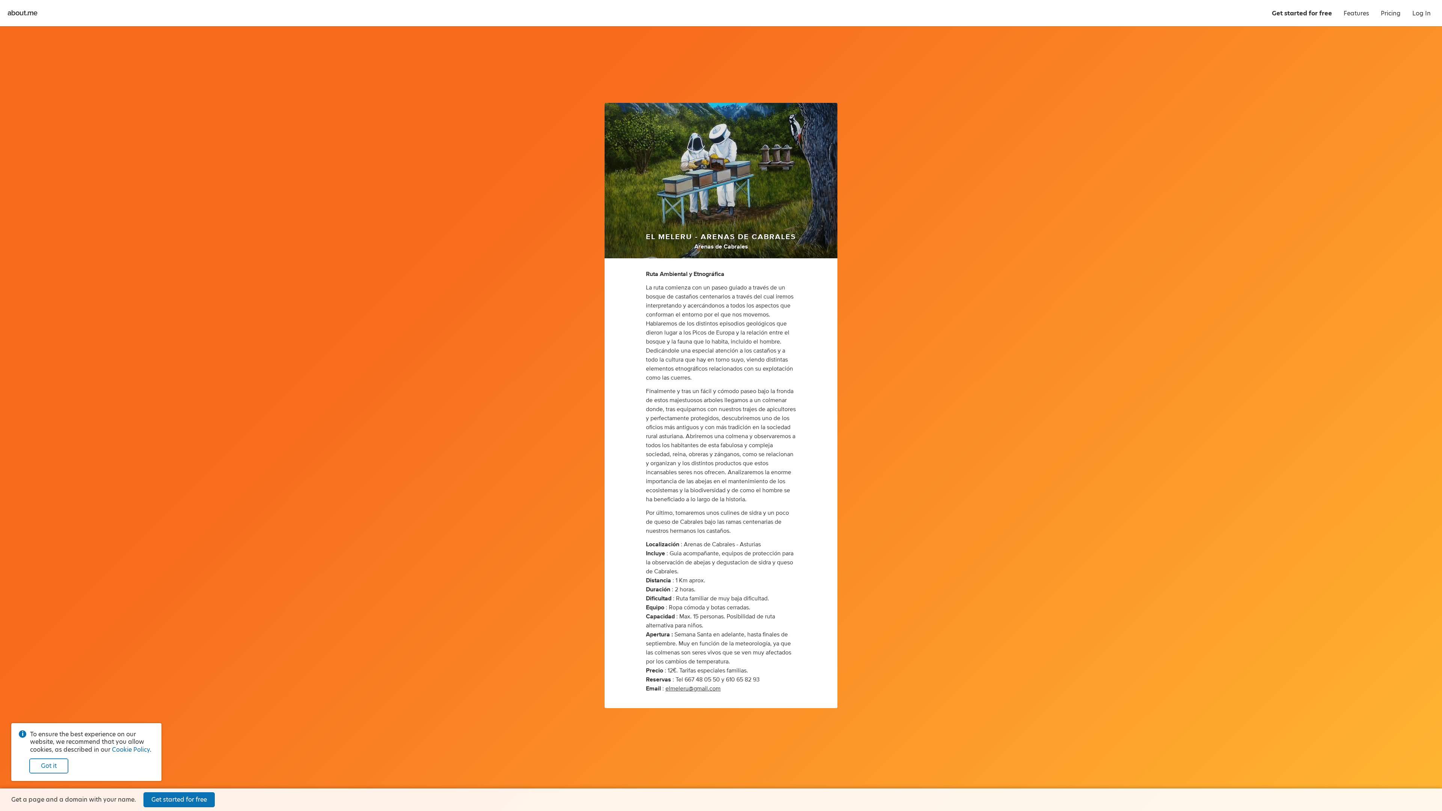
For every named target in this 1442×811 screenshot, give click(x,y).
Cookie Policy (131, 749)
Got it (49, 765)
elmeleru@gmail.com (693, 689)
